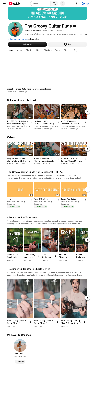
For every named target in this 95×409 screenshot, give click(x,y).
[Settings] (76, 3)
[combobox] (41, 3)
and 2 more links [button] (33, 39)
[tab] (11, 50)
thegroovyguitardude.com (19, 39)
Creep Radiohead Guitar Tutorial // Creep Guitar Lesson (29, 89)
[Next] (87, 111)
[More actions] (31, 121)
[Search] (54, 3)
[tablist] (47, 50)
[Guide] (4, 3)
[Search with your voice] (62, 3)
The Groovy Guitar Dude (15, 202)
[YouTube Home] (14, 3)
